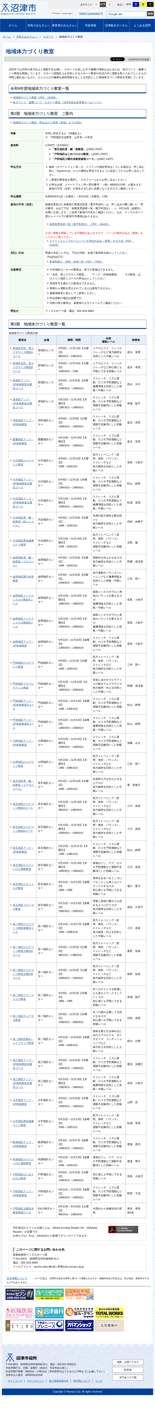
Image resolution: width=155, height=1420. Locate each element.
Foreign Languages (62, 13)
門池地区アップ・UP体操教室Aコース (23, 704)
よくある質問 (142, 25)
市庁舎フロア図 (127, 1377)
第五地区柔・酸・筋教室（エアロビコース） (23, 784)
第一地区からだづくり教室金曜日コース (23, 928)
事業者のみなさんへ (65, 25)
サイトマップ (15, 1381)
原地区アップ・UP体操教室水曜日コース (22, 384)
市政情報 (90, 25)
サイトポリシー (35, 1381)
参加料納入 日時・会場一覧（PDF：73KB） (76, 261)
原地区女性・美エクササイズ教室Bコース (23, 367)
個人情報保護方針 (59, 1381)
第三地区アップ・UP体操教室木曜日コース (23, 1083)
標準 (102, 4)
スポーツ (48, 36)
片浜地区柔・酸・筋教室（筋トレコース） (23, 521)
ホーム (13, 25)
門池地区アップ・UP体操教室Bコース (23, 723)
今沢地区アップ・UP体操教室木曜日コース (23, 502)
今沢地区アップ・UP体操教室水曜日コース (23, 483)
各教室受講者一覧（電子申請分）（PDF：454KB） (79, 224)
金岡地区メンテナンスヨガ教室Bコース (23, 622)
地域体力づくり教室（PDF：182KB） (35, 97)
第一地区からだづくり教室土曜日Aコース (23, 951)
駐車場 (128, 1370)
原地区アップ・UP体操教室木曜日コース (22, 403)
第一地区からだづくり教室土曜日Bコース (23, 974)
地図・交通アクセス (128, 1362)
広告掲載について (17, 1278)
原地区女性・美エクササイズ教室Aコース (23, 352)
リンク (99, 1381)
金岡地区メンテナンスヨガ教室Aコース (23, 599)
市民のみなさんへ (38, 25)
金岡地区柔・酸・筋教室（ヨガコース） (23, 561)
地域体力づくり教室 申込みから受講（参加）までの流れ (47, 122)
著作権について (82, 1381)
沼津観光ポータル (116, 25)
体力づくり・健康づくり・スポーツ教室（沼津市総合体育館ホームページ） (58, 102)
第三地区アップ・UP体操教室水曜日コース (23, 1064)
